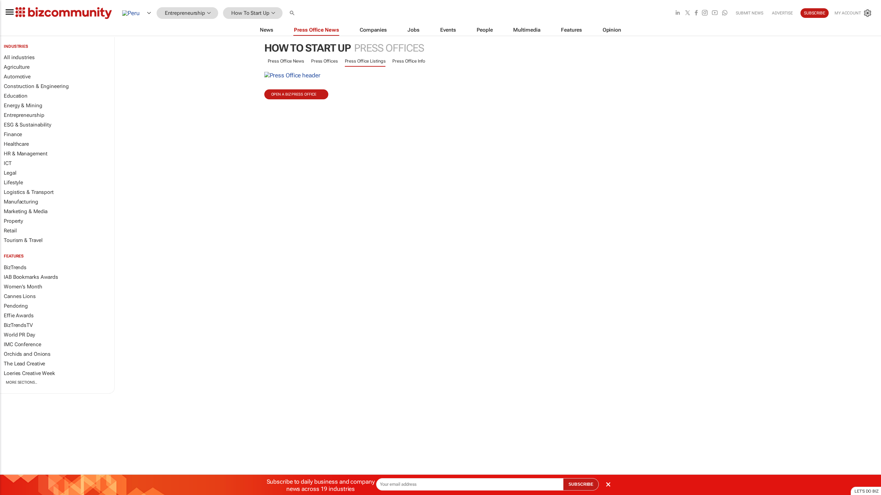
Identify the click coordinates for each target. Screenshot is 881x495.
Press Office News (286, 61)
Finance (13, 134)
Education (16, 96)
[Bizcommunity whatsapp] (725, 13)
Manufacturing (21, 202)
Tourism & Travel (23, 240)
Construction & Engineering (36, 86)
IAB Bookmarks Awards (31, 277)
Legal (10, 173)
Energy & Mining (23, 105)
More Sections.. (21, 382)
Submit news (749, 13)
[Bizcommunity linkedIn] (677, 13)
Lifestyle (13, 182)
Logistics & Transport (29, 192)
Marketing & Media (25, 211)
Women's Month (23, 287)
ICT (8, 163)
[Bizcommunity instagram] (705, 13)
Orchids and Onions (27, 354)
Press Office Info (408, 61)
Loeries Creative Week (29, 373)
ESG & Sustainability (27, 125)
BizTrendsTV (18, 325)
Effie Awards (19, 315)
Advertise (782, 13)
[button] (292, 13)
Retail (10, 231)
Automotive (17, 77)
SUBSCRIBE (581, 484)
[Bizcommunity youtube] (715, 13)
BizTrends (15, 267)
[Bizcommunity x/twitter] (687, 13)
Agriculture (17, 67)
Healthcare (16, 144)
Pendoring (16, 306)
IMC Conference (22, 344)
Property (13, 221)
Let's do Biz (867, 491)
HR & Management (25, 154)
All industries (19, 57)
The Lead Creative (24, 364)
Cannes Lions (20, 296)
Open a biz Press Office (294, 94)
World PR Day (19, 335)
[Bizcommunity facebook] (696, 13)
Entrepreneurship (24, 115)
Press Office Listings (365, 61)
